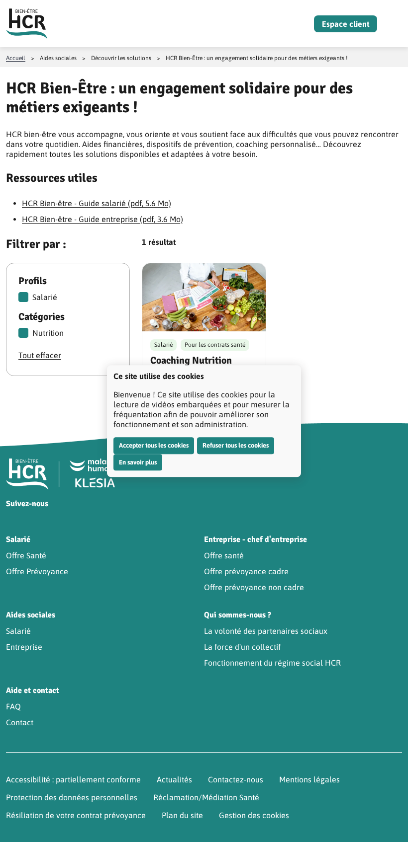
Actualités (174, 779)
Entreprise (24, 646)
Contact (19, 722)
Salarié (44, 297)
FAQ (13, 706)
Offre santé (224, 555)
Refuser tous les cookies (236, 445)
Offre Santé (26, 555)
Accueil (15, 58)
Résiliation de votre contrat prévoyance (76, 815)
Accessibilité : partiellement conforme (73, 779)
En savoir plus (138, 462)
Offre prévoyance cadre (246, 571)
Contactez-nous (235, 779)
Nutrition (48, 332)
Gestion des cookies (254, 815)
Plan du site (182, 815)
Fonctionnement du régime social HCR (272, 662)
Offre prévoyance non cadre (254, 587)
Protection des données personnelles (71, 797)
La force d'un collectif (242, 646)
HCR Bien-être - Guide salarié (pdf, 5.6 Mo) (96, 203)
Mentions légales (309, 779)
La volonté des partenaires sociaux (265, 630)
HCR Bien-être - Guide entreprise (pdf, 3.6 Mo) (102, 219)
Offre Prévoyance (37, 571)
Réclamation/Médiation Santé (206, 797)
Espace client (345, 23)
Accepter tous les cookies (154, 445)
